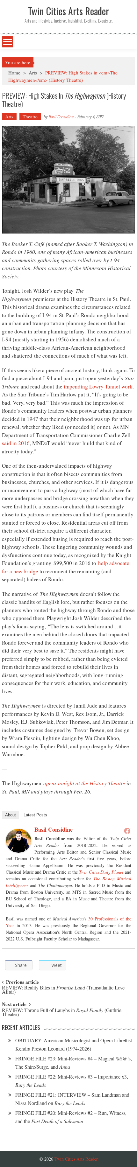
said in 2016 (16, 443)
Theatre (30, 116)
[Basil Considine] (18, 841)
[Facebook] (127, 831)
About (10, 815)
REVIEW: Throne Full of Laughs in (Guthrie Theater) (61, 1012)
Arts (33, 72)
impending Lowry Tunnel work (98, 386)
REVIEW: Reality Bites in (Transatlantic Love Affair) (63, 990)
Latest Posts (35, 815)
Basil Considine (60, 116)
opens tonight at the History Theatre (84, 783)
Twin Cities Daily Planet (101, 872)
